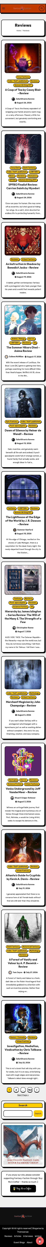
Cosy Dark (15, 168)
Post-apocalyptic (18, 426)
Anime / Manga (18, 339)
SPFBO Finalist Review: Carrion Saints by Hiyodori (23, 186)
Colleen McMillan (16, 357)
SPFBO (13, 180)
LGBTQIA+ (34, 172)
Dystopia (13, 780)
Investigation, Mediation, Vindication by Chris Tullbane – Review (23, 1049)
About (29, 1242)
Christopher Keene (25, 628)
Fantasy (11, 508)
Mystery (28, 599)
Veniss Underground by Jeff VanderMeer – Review (23, 790)
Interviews (28, 1236)
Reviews (34, 81)
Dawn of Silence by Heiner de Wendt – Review (23, 432)
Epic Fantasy (12, 422)
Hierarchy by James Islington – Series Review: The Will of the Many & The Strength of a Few (23, 617)
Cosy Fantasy (23, 77)
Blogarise (37, 1228)
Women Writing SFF (23, 85)
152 (30, 1090)
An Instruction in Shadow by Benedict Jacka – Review (23, 265)
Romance (32, 176)
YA (34, 343)
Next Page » (23, 1095)
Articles (17, 1236)
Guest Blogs (19, 1242)
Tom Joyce (17, 972)
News (11, 176)
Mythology (34, 693)
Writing (38, 1236)
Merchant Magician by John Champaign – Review (23, 703)
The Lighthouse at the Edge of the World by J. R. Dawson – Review (23, 520)
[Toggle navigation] (4, 8)
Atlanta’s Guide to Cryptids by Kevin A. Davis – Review (23, 877)
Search (23, 1105)
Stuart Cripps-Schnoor (25, 798)
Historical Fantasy (30, 947)
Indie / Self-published (17, 81)
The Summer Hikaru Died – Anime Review (23, 349)
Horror (31, 339)
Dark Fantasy (29, 168)
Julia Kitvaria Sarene (25, 99)
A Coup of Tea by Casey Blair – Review (23, 91)
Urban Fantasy (28, 259)
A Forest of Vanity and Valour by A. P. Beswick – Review (23, 963)
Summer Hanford (25, 530)
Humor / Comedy (17, 1037)
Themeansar (22, 1232)
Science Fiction (20, 607)
